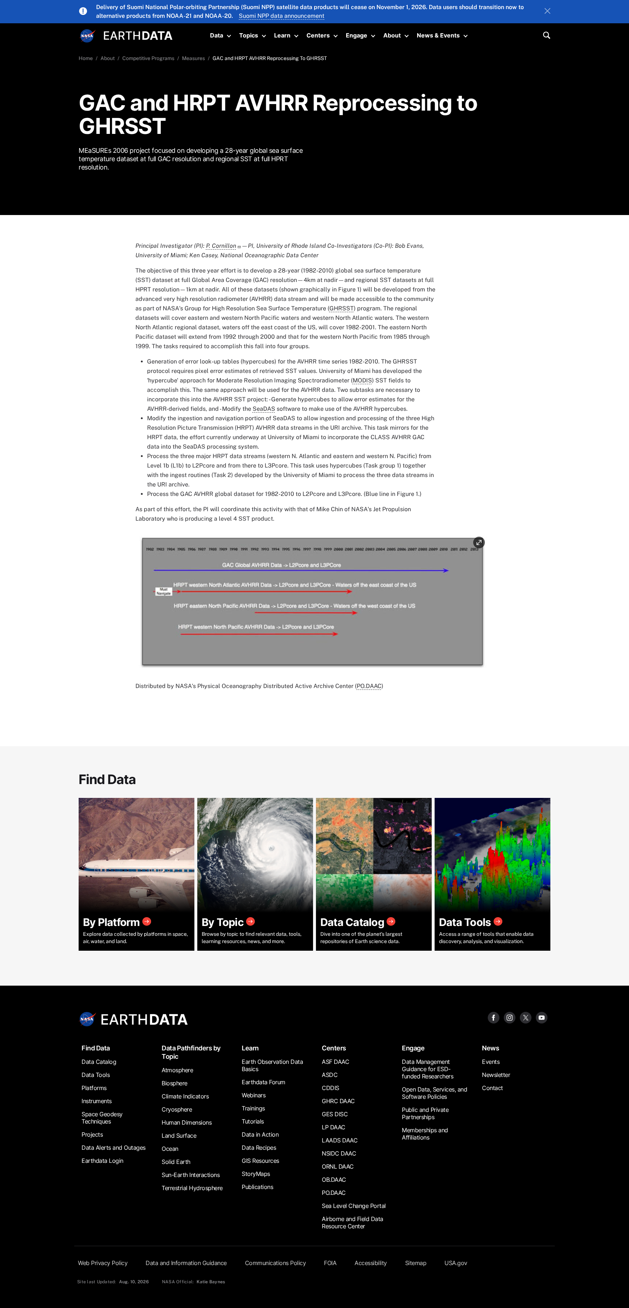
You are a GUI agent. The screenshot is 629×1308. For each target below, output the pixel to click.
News (490, 1048)
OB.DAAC (334, 1179)
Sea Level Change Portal (354, 1205)
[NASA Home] (88, 36)
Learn (282, 35)
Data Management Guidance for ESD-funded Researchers (427, 1069)
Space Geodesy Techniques (102, 1117)
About (392, 35)
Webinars (253, 1095)
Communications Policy (275, 1263)
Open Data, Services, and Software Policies (434, 1093)
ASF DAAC (335, 1061)
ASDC (329, 1074)
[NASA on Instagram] (509, 1017)
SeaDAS (264, 408)
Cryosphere (177, 1109)
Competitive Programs (148, 58)
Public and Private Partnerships (425, 1113)
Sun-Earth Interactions (190, 1174)
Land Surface (179, 1135)
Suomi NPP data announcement (281, 15)
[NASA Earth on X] (525, 1017)
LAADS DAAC (339, 1140)
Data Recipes (259, 1147)
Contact (492, 1088)
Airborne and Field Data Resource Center (352, 1222)
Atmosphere (177, 1070)
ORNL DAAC (338, 1166)
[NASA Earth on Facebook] (493, 1017)
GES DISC (335, 1114)
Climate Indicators (185, 1096)
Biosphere (174, 1083)
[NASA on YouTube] (541, 1017)
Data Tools (96, 1074)
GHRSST (341, 308)
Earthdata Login (102, 1160)
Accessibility (371, 1263)
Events (490, 1061)
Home (86, 58)
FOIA (330, 1263)
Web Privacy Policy (102, 1263)
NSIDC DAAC (339, 1153)
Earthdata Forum (263, 1082)
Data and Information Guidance (186, 1263)
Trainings (253, 1108)
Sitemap (416, 1263)
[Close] (547, 12)
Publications (257, 1186)
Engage (356, 35)
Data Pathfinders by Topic (191, 1052)
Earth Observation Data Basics (272, 1065)
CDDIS (330, 1088)
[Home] (138, 35)
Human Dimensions (186, 1122)
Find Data (96, 1048)
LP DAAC (333, 1127)
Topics (248, 35)
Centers (318, 35)
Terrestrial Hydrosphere (192, 1188)
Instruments (97, 1101)
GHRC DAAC (338, 1101)
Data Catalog (99, 1061)
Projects (92, 1134)
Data (216, 35)
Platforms (94, 1088)
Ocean (170, 1148)
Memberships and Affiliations (425, 1133)
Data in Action (260, 1134)
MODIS (362, 380)
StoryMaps (256, 1173)
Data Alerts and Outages (114, 1147)
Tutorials (253, 1121)
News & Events (438, 35)
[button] (312, 604)
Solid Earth (176, 1161)
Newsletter (496, 1074)
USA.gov (455, 1263)
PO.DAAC (369, 686)
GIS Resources (260, 1160)
